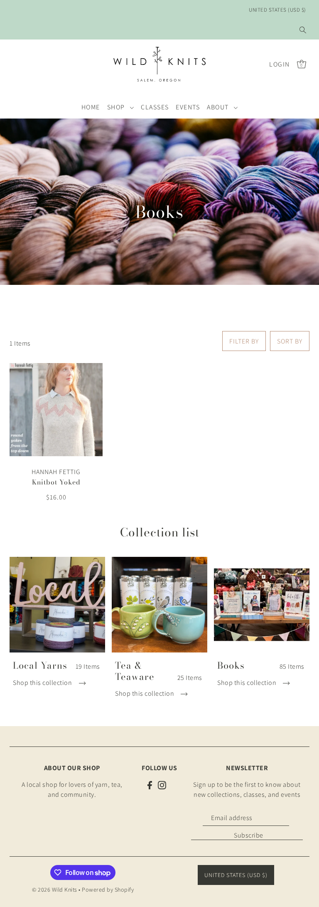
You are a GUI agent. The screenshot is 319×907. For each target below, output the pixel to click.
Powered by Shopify (108, 889)
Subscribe (248, 835)
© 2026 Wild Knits (54, 889)
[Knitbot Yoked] (56, 409)
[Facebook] (149, 785)
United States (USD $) (277, 9)
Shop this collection (43, 682)
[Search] (302, 30)
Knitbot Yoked (56, 482)
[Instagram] (162, 785)
